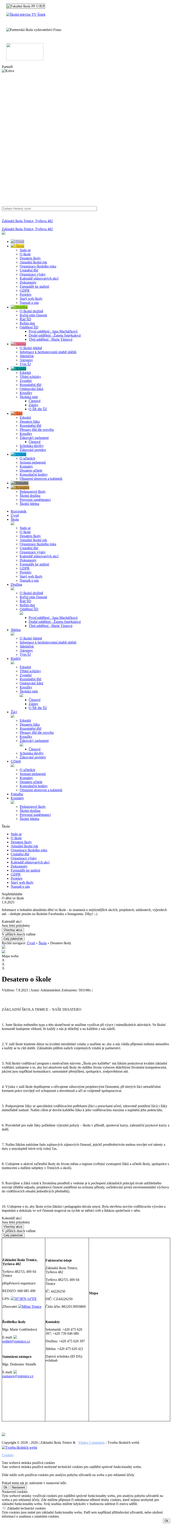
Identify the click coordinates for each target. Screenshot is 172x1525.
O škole (25, 254)
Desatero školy (30, 258)
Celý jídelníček (13, 938)
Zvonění (26, 381)
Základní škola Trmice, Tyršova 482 (27, 221)
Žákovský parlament (34, 438)
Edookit (25, 373)
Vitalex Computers (91, 1442)
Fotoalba (21, 483)
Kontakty (26, 466)
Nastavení (18, 1487)
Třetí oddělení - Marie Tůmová (50, 339)
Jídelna (20, 344)
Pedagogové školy (33, 491)
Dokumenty (28, 282)
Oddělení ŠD (29, 327)
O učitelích (27, 458)
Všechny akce (13, 930)
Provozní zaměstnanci (35, 500)
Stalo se (25, 250)
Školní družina (30, 495)
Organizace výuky (33, 274)
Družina (21, 307)
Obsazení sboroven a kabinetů (41, 478)
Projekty (26, 294)
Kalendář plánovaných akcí (39, 278)
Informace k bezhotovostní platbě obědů (48, 352)
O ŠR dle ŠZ (38, 409)
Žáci (18, 413)
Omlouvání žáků (31, 389)
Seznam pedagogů (33, 462)
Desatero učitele (31, 470)
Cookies (7, 1455)
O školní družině (31, 311)
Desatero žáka (30, 421)
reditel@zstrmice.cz (16, 1341)
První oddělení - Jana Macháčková (53, 331)
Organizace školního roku (38, 266)
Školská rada (29, 397)
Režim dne (27, 323)
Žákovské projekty (33, 450)
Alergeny (26, 360)
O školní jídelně (31, 348)
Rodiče (20, 368)
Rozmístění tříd (30, 385)
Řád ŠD (25, 319)
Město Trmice (31, 1306)
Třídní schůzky (30, 377)
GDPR (25, 290)
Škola (19, 246)
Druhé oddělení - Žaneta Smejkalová (55, 335)
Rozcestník (18, 511)
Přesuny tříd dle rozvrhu (37, 430)
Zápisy (33, 405)
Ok (5, 1487)
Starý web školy (31, 298)
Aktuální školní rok (33, 262)
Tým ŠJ (25, 364)
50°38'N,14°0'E (25, 1299)
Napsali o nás (29, 303)
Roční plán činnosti (33, 315)
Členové (35, 401)
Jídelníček (27, 356)
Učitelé (20, 454)
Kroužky (26, 393)
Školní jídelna (29, 504)
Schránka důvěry (32, 446)
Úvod (19, 241)
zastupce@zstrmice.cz (17, 1376)
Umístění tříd (29, 270)
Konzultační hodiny (34, 474)
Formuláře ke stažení (34, 286)
